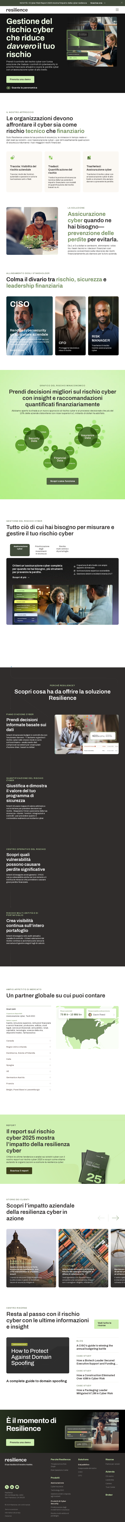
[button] (115, 1218)
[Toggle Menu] (117, 10)
